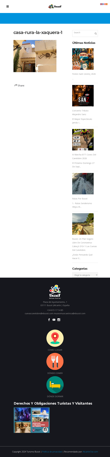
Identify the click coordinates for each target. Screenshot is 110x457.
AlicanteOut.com (90, 451)
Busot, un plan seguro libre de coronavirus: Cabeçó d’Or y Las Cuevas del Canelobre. (84, 244)
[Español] (106, 4)
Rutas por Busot (80, 198)
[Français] (104, 4)
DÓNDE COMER (55, 373)
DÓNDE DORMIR (55, 396)
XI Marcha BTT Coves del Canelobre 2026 (84, 156)
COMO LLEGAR (55, 349)
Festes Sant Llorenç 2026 (84, 74)
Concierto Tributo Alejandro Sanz (80, 112)
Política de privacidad (52, 451)
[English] (101, 4)
